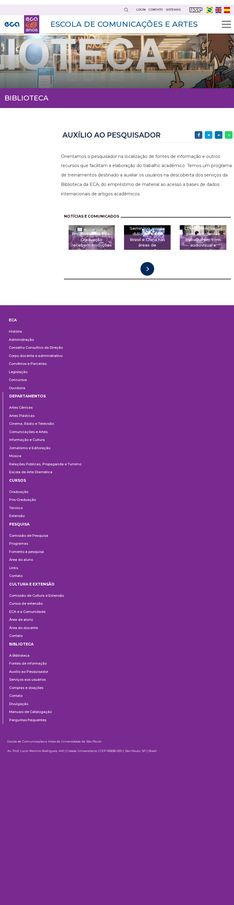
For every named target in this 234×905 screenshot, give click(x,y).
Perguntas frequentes (27, 720)
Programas (18, 543)
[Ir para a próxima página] (147, 269)
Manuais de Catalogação (30, 712)
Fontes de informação (28, 663)
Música (15, 456)
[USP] (196, 9)
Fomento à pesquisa (26, 552)
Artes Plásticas (21, 416)
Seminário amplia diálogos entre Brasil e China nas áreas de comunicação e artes (147, 242)
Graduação (18, 492)
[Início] (22, 24)
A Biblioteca (19, 655)
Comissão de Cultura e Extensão (36, 595)
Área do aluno (21, 559)
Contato (16, 576)
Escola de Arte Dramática (30, 472)
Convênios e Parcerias (28, 364)
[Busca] (126, 10)
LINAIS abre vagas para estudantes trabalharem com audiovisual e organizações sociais (203, 242)
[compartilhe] (198, 135)
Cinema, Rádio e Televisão (31, 423)
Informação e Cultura (27, 440)
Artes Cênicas (21, 407)
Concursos (18, 380)
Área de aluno (21, 619)
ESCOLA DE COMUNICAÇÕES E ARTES (124, 24)
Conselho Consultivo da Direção (36, 347)
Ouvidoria (17, 388)
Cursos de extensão (26, 603)
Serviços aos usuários (27, 679)
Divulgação (18, 704)
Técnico (16, 508)
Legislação (18, 372)
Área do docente (23, 628)
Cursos (17, 480)
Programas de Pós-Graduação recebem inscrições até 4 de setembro (92, 242)
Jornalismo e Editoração (29, 448)
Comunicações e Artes (28, 432)
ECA (13, 320)
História (15, 331)
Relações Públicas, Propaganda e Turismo (45, 464)
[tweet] (208, 135)
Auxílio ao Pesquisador (28, 671)
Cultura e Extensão (32, 584)
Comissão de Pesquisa (28, 535)
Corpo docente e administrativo (35, 356)
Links (13, 568)
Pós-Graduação (22, 500)
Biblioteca (21, 644)
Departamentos (27, 396)
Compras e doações (26, 688)
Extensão (17, 516)
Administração (21, 339)
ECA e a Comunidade (27, 612)
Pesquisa (19, 524)
